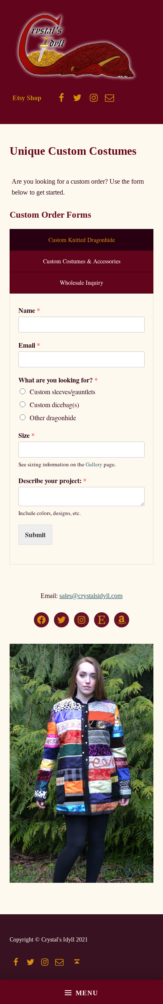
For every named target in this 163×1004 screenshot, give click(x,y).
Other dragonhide (53, 417)
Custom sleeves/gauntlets (62, 391)
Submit (35, 534)
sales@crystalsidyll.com (90, 595)
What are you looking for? (58, 380)
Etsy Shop (27, 97)
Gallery (94, 464)
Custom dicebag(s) (54, 404)
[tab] (81, 240)
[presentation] (81, 240)
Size (26, 435)
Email (29, 345)
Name (29, 310)
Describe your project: (52, 480)
